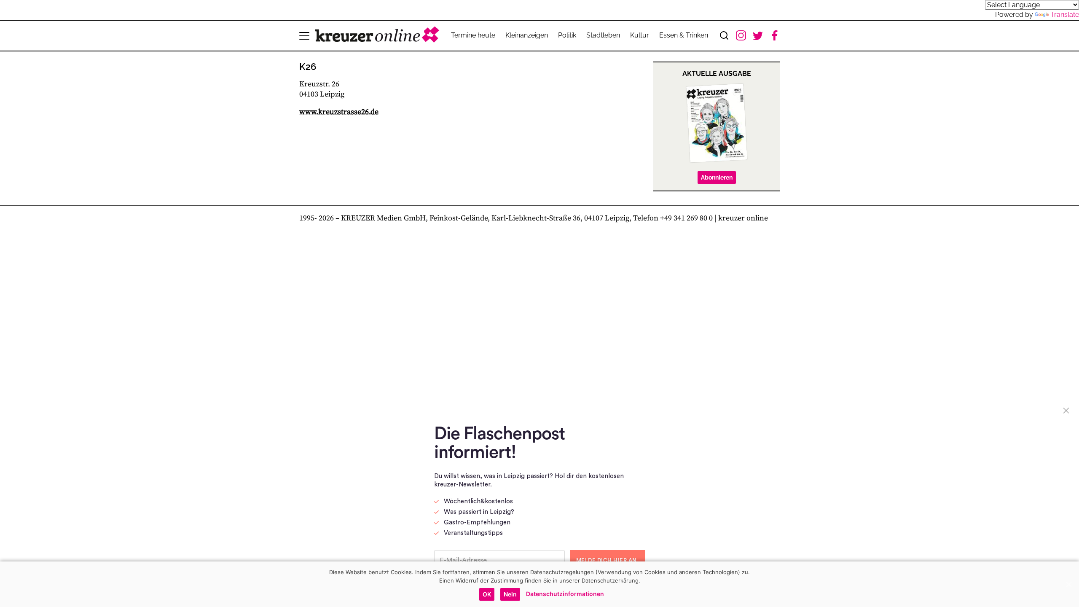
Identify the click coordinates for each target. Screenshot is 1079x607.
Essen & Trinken (683, 35)
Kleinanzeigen (526, 35)
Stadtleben (603, 35)
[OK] (1068, 584)
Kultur (639, 35)
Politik (567, 35)
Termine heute (473, 35)
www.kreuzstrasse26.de (338, 112)
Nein (510, 594)
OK (487, 594)
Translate (1064, 15)
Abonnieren (717, 177)
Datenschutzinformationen (565, 593)
